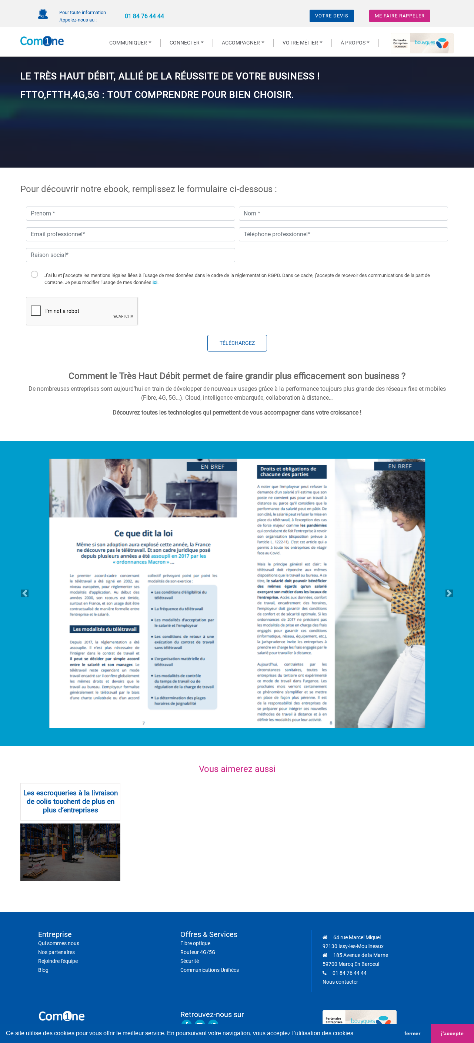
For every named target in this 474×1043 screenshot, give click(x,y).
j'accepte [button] (452, 1033)
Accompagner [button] (241, 43)
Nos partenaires (56, 952)
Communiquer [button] (128, 43)
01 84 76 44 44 (144, 16)
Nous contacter (340, 982)
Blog (43, 970)
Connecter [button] (185, 43)
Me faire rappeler (400, 16)
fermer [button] (412, 1033)
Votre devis (331, 16)
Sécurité (189, 961)
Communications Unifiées (209, 970)
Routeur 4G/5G (198, 952)
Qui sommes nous (58, 943)
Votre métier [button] (300, 43)
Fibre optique (195, 943)
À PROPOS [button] (353, 43)
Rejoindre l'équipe (58, 961)
